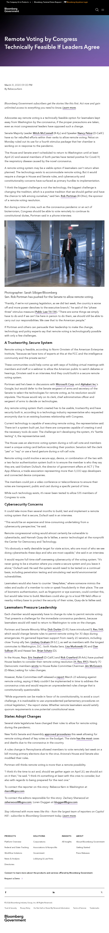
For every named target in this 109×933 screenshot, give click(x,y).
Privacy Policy (25, 908)
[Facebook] (7, 892)
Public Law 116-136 (45, 312)
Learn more (69, 107)
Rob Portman (68, 196)
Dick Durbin (54, 629)
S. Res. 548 (96, 629)
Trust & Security (11, 908)
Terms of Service (79, 908)
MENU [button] (102, 9)
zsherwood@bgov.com (18, 802)
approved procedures (58, 734)
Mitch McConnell (43, 133)
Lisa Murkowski (74, 646)
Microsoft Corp (65, 384)
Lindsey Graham (40, 642)
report (60, 677)
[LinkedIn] (54, 892)
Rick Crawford (69, 657)
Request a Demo (12, 878)
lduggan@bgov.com (65, 802)
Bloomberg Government (12, 9)
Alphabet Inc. (88, 384)
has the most (84, 738)
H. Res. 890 (81, 661)
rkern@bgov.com (14, 791)
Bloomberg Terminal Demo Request (48, 2)
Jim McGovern (93, 666)
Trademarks (94, 908)
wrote (35, 666)
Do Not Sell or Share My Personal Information (52, 908)
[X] (102, 892)
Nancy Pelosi (84, 133)
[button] (19, 2)
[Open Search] (97, 9)
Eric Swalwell (35, 657)
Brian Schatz (44, 650)
